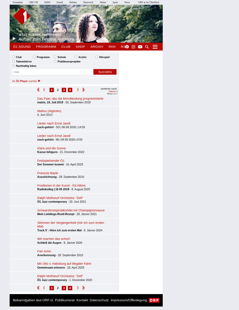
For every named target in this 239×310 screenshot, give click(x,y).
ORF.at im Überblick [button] (148, 2)
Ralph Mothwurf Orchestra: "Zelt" (60, 198)
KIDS (47, 2)
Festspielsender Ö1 (51, 160)
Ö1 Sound (22, 46)
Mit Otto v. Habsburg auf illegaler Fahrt (64, 263)
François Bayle (47, 173)
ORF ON (33, 2)
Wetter (103, 2)
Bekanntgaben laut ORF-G (33, 300)
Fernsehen (18, 2)
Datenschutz (99, 300)
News (127, 2)
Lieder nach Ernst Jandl (53, 123)
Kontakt (82, 300)
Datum (112, 91)
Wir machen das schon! (53, 239)
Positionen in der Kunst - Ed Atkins (61, 185)
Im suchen (24, 81)
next (76, 90)
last (82, 90)
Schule (62, 57)
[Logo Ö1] (22, 16)
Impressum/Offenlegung (129, 300)
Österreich (88, 2)
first (39, 90)
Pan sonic (44, 251)
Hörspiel (104, 57)
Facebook (127, 46)
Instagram (133, 47)
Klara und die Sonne (51, 148)
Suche (147, 47)
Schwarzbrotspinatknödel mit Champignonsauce (71, 210)
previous (45, 90)
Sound (60, 2)
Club (66, 46)
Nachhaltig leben (26, 65)
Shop (80, 46)
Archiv (96, 46)
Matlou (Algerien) (49, 111)
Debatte (73, 2)
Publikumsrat (65, 300)
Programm (46, 46)
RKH (112, 46)
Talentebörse (24, 61)
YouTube (140, 47)
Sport (115, 2)
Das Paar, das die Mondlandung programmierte (70, 98)
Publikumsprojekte (69, 61)
